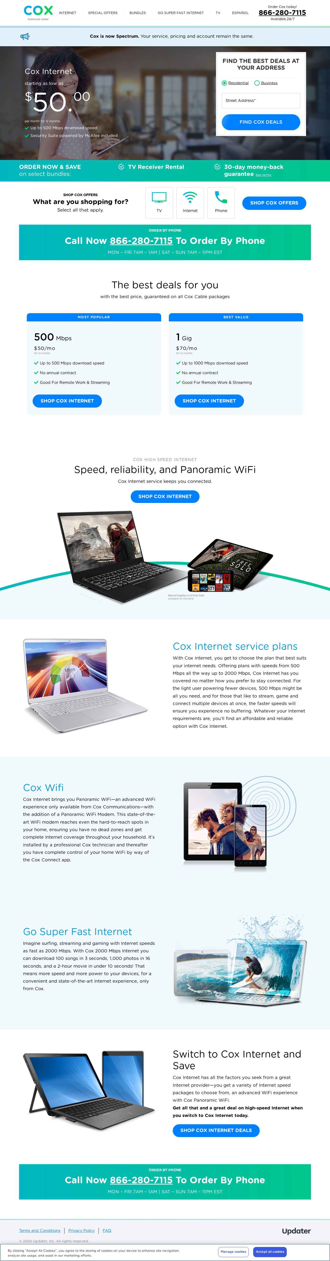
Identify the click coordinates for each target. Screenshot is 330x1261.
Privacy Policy (81, 1231)
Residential (238, 83)
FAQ (107, 1231)
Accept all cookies (270, 1251)
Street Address (241, 101)
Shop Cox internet (67, 401)
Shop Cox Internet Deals (216, 1130)
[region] (165, 1252)
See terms (263, 175)
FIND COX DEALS (261, 122)
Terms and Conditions (39, 1231)
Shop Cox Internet (165, 496)
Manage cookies (233, 1251)
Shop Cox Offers (274, 203)
